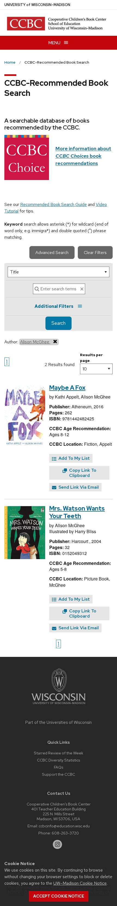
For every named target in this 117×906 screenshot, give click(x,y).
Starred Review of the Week (58, 753)
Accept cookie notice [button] (58, 896)
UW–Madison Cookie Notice (80, 883)
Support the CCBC (58, 774)
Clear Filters (95, 252)
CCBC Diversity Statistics (58, 760)
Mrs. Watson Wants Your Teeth (77, 512)
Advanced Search (52, 252)
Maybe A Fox (67, 388)
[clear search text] (82, 289)
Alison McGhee (35, 342)
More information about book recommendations (83, 155)
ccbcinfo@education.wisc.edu (64, 825)
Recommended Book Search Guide (53, 204)
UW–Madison (37, 4)
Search (58, 323)
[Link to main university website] (58, 705)
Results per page (91, 357)
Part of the (58, 722)
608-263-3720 (65, 833)
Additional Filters (54, 306)
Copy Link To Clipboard (82, 472)
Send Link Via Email (78, 487)
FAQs (58, 767)
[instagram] (57, 844)
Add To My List (73, 458)
